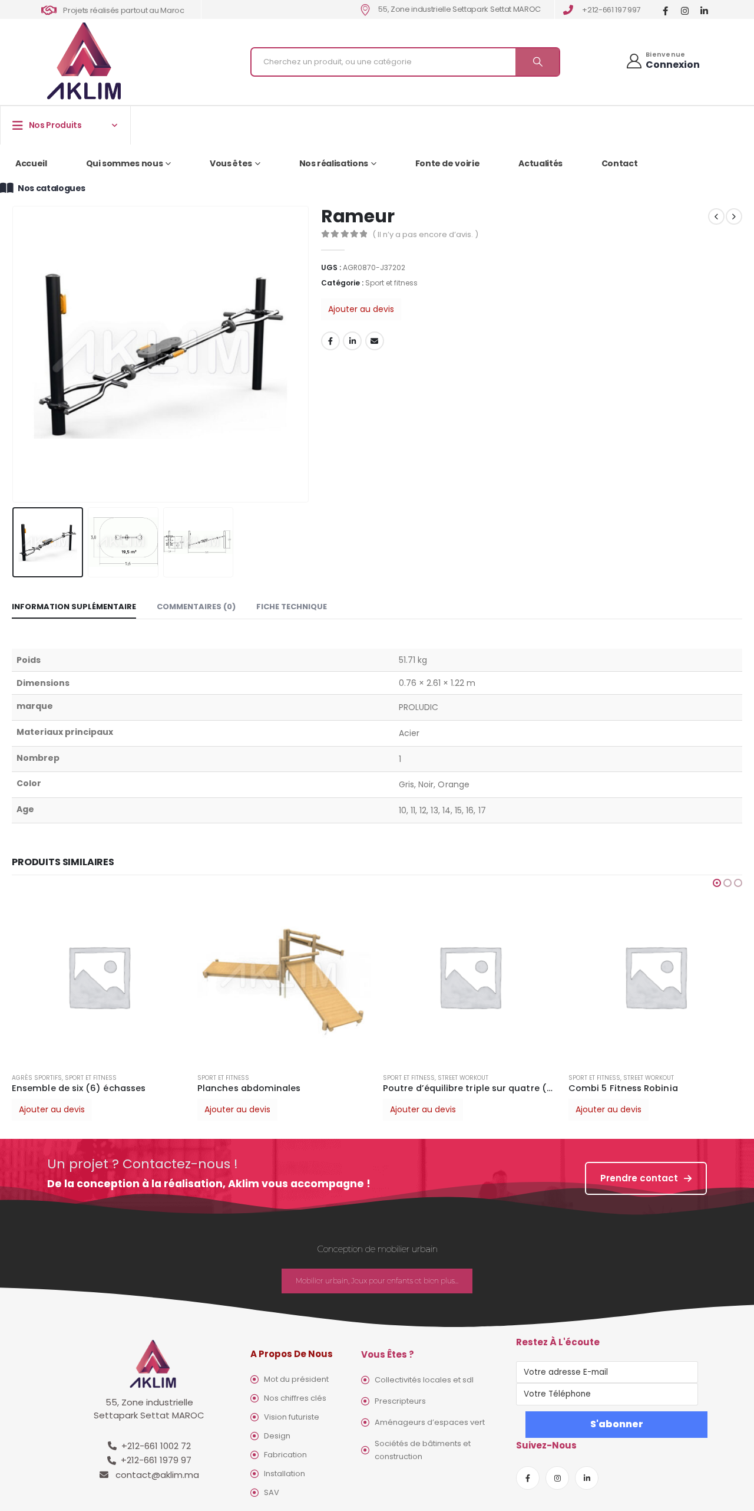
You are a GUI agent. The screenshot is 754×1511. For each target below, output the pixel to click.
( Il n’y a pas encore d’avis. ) (425, 234)
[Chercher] (537, 61)
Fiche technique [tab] (291, 606)
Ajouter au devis (361, 309)
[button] (717, 883)
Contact (619, 163)
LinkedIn (352, 340)
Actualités (540, 163)
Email (374, 340)
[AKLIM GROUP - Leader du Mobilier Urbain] (84, 61)
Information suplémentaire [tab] (74, 606)
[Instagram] (684, 10)
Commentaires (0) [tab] (196, 606)
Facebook (330, 340)
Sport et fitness (391, 283)
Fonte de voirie (447, 163)
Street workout (463, 1077)
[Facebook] (665, 10)
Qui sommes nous (124, 163)
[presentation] (15, 354)
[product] (99, 976)
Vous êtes (231, 163)
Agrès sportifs (37, 1077)
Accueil (31, 163)
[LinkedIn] (704, 10)
